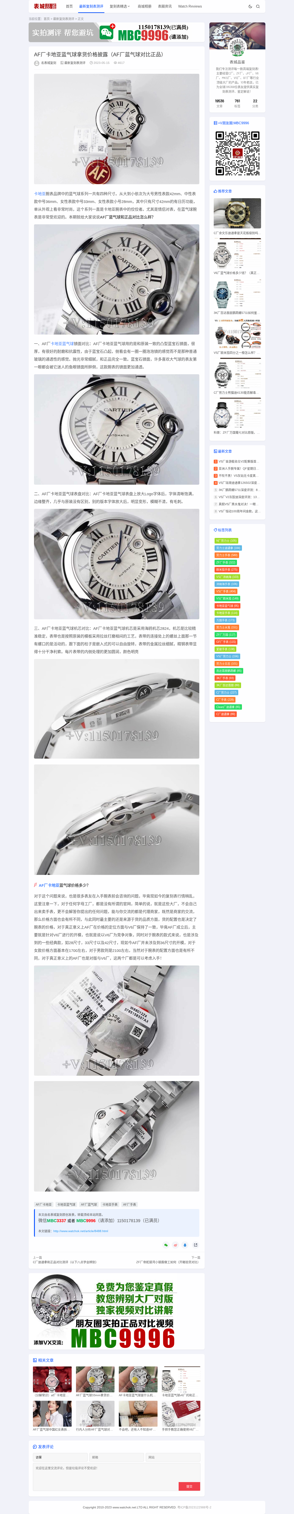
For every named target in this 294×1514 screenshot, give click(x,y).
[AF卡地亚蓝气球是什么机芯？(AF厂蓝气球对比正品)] (138, 1380)
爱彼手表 (225, 649)
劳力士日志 (226, 663)
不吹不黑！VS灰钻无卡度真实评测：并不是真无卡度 (254, 475)
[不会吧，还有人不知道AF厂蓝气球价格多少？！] (138, 1415)
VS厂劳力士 (227, 656)
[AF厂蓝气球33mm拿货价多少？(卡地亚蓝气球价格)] (95, 1380)
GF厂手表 (226, 641)
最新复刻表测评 (91, 6)
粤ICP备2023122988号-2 (194, 1507)
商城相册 (145, 6)
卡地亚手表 (110, 1204)
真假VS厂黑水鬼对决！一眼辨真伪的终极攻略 (249, 504)
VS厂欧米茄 (227, 598)
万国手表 (225, 620)
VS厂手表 (226, 591)
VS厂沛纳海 (227, 577)
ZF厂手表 (225, 562)
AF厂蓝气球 (89, 1204)
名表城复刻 (48, 62)
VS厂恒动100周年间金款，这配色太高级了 (247, 511)
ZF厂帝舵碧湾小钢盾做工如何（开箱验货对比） (168, 1262)
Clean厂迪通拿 (228, 707)
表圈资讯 (165, 6)
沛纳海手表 (226, 584)
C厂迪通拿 (225, 714)
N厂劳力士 (226, 540)
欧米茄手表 (226, 569)
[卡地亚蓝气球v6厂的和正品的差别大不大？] (181, 1380)
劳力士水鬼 (226, 627)
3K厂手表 (225, 678)
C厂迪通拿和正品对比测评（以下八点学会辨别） (65, 1262)
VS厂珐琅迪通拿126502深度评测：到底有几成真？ (253, 482)
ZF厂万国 (225, 634)
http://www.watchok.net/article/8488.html (80, 1231)
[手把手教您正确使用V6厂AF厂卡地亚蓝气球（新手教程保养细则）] (181, 1415)
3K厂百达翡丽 (227, 685)
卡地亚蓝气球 (62, 344)
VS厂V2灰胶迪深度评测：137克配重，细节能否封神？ (255, 497)
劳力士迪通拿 (228, 548)
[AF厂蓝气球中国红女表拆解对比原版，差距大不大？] (52, 1415)
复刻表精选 (118, 6)
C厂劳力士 (226, 692)
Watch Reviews (190, 6)
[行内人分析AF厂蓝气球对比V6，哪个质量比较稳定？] (95, 1415)
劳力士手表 (226, 555)
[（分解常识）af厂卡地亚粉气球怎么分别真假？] (52, 1380)
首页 (69, 6)
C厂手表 (225, 699)
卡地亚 (40, 194)
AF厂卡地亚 (49, 885)
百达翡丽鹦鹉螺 (228, 670)
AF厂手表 (129, 1204)
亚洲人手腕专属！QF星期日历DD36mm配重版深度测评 (256, 468)
